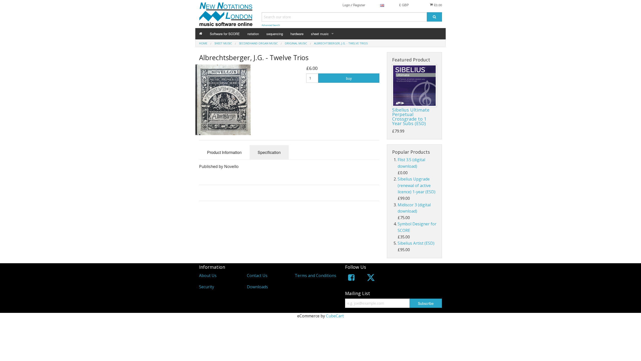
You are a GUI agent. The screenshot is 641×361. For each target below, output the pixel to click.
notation (253, 33)
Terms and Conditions (315, 275)
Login (346, 5)
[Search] (434, 17)
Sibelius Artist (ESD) (416, 243)
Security (206, 287)
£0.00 (437, 5)
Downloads (257, 287)
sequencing (274, 33)
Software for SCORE (225, 33)
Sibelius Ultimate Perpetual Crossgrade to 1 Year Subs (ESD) (410, 116)
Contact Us (257, 275)
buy (349, 78)
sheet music (320, 33)
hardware (296, 33)
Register (359, 5)
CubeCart (335, 316)
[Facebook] (351, 278)
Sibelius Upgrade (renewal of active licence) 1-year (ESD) (416, 185)
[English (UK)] (382, 5)
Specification (269, 152)
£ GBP (404, 5)
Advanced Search (271, 25)
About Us (208, 275)
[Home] (200, 33)
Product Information (224, 152)
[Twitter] (371, 278)
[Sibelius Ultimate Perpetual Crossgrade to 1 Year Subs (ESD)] (414, 85)
